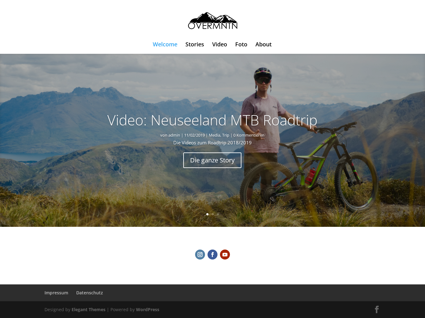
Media (214, 135)
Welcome (165, 45)
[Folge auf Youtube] (225, 255)
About (263, 45)
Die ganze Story (212, 160)
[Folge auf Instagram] (200, 255)
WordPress (147, 309)
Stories (194, 45)
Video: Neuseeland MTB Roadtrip (212, 119)
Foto (241, 45)
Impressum (56, 293)
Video (219, 45)
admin (174, 135)
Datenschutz (89, 293)
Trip (225, 135)
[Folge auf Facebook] (212, 255)
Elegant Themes (88, 309)
